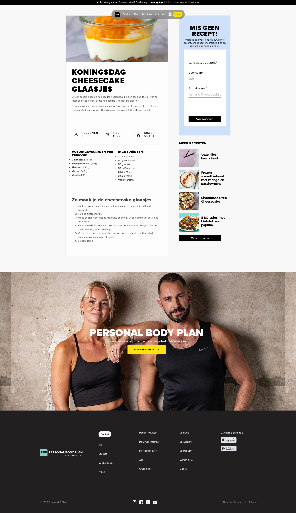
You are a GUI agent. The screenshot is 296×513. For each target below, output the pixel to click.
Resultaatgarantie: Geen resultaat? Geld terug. (122, 2)
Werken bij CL (186, 459)
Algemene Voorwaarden (234, 502)
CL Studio (184, 432)
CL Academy (186, 441)
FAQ (101, 444)
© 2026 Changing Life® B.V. (53, 502)
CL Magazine (186, 450)
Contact (105, 434)
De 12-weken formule (149, 441)
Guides (183, 468)
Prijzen (102, 471)
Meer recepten (200, 238)
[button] (170, 14)
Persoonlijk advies (148, 450)
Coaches (103, 453)
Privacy (252, 502)
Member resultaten (148, 432)
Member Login (106, 463)
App (141, 459)
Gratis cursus (145, 468)
